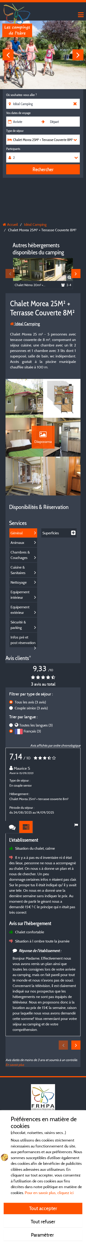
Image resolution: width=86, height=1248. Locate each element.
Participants (13, 149)
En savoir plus (15, 1065)
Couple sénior (31, 708)
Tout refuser (43, 1221)
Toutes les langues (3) (36, 725)
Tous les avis (30, 702)
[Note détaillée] (26, 827)
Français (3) (32, 731)
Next (77, 54)
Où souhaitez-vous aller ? (21, 95)
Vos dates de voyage (18, 113)
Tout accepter (43, 1208)
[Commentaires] (12, 827)
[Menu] (80, 15)
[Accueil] (17, 12)
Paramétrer (43, 1235)
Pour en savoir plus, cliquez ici (49, 1192)
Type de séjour (15, 131)
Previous (8, 54)
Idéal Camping (27, 323)
